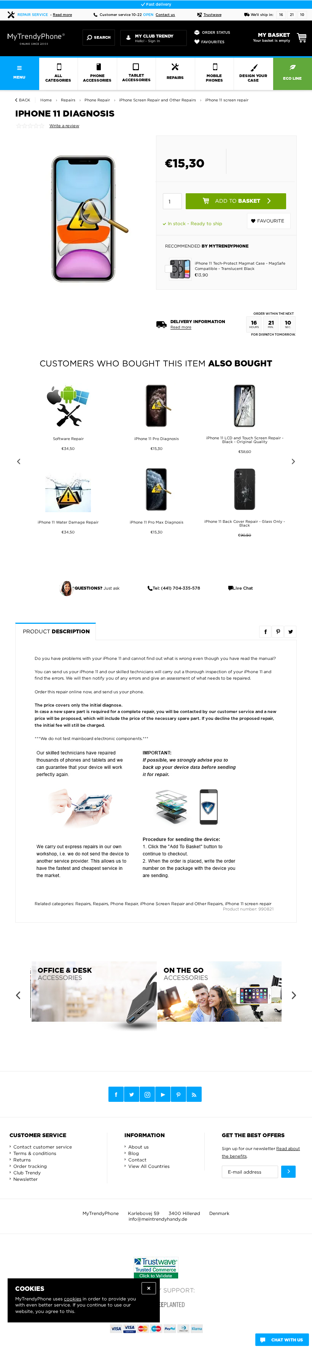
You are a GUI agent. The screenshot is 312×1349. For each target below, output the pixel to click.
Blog (133, 1153)
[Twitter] (131, 1094)
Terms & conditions (34, 1153)
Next (295, 462)
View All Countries (149, 1166)
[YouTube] (162, 1094)
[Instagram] (147, 1095)
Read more (62, 15)
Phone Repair (124, 903)
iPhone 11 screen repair (248, 903)
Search (102, 37)
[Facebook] (116, 1094)
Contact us (165, 15)
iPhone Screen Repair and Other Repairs (181, 903)
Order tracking (30, 1166)
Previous (17, 462)
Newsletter (25, 1179)
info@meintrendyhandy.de (158, 1218)
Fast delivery (158, 4)
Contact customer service (42, 1146)
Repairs (83, 903)
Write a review (64, 125)
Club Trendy (27, 1172)
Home (46, 100)
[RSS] (194, 1094)
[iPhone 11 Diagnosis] (83, 218)
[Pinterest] (178, 1094)
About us (138, 1146)
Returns (22, 1159)
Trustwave (212, 15)
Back (24, 100)
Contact (137, 1159)
